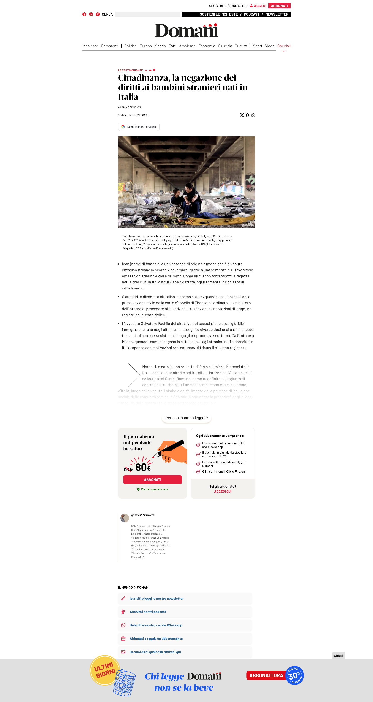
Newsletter (277, 14)
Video (270, 45)
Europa (146, 45)
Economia (206, 45)
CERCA (107, 14)
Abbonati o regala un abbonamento (156, 638)
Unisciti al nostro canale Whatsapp (156, 625)
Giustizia (225, 45)
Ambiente (187, 45)
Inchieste (90, 45)
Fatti (172, 45)
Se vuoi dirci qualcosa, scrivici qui (155, 652)
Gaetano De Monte (129, 107)
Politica (130, 45)
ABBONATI (152, 479)
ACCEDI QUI (222, 491)
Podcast (251, 14)
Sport (257, 45)
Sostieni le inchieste (219, 14)
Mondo (160, 45)
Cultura (241, 45)
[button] (241, 115)
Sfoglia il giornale (226, 5)
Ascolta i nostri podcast (148, 612)
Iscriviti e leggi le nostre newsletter (157, 598)
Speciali (284, 46)
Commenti (110, 45)
